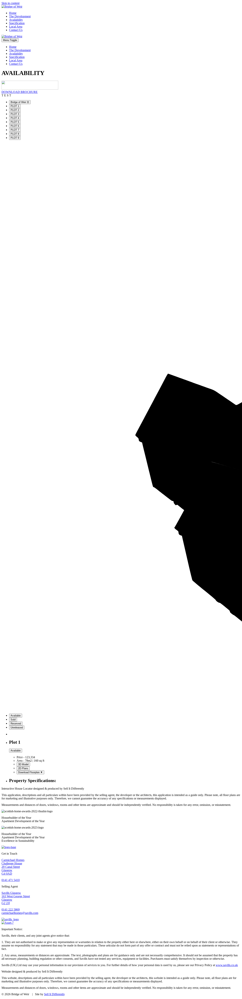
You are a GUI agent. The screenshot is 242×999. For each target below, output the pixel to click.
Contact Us (15, 30)
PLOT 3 (15, 114)
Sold (13, 719)
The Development (20, 16)
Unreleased (17, 727)
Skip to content (10, 3)
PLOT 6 (15, 126)
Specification (17, 23)
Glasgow (7, 870)
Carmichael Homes (13, 860)
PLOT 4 (15, 118)
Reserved (16, 723)
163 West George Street (16, 896)
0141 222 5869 (11, 909)
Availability (16, 19)
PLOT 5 (15, 122)
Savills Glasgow (11, 892)
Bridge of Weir (20, 102)
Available (16, 715)
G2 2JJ (6, 903)
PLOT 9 (15, 137)
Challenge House (12, 863)
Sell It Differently (54, 994)
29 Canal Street (11, 866)
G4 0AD (7, 873)
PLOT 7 (15, 130)
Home (12, 13)
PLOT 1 (15, 106)
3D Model (23, 764)
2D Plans (23, 768)
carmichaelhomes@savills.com (20, 913)
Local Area (15, 26)
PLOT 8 (15, 133)
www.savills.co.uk (227, 965)
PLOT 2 (15, 110)
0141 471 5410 (11, 880)
